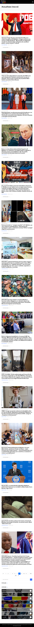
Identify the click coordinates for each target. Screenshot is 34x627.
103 (30, 573)
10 (23, 573)
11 (26, 573)
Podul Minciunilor (4, 223)
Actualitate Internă (5, 36)
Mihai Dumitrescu (4, 81)
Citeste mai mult (5, 47)
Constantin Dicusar (5, 305)
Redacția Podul (4, 416)
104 (15, 575)
